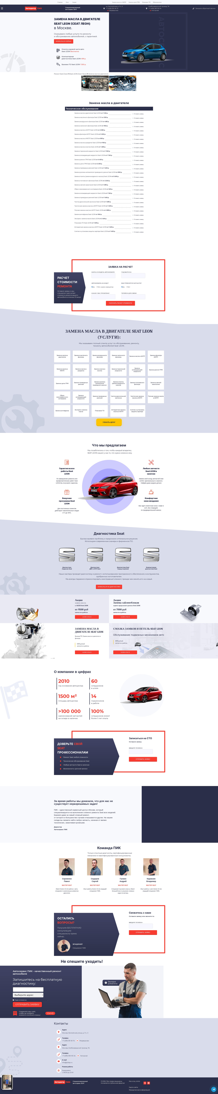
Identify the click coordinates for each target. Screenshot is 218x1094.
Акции (74, 2)
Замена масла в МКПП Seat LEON (86, 138)
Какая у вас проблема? (100, 293)
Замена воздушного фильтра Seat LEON (88, 121)
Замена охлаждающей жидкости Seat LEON (89, 155)
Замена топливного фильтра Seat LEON (88, 181)
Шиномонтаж (157, 2)
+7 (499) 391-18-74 (112, 8)
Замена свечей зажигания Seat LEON (87, 185)
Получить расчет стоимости (120, 303)
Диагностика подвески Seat (67, 568)
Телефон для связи (129, 293)
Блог (67, 2)
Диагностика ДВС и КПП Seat (94, 568)
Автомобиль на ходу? (100, 283)
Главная (59, 2)
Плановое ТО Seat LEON (82, 223)
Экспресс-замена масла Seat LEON (86, 218)
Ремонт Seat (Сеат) (61, 74)
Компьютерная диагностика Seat (151, 568)
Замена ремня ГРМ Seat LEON (85, 159)
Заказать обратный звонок (205, 8)
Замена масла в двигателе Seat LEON (87, 113)
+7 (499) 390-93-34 (155, 8)
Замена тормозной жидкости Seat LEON (88, 151)
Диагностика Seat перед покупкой (123, 568)
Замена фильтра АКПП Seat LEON (86, 134)
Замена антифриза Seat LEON (85, 214)
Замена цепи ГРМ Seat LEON (84, 164)
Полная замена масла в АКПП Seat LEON (88, 210)
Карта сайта (133, 1087)
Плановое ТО (146, 2)
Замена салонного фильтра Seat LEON (88, 126)
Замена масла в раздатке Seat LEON (87, 142)
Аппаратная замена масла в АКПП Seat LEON (90, 227)
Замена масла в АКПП (119, 2)
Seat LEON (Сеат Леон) (78, 74)
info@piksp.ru (67, 1062)
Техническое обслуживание (82, 108)
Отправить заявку (143, 759)
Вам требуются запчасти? (131, 283)
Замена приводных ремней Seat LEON (88, 168)
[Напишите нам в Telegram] (213, 1089)
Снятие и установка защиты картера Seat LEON (91, 231)
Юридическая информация (139, 1090)
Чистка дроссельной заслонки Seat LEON (89, 202)
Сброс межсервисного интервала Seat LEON (90, 189)
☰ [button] (2, 8)
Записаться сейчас (64, 41)
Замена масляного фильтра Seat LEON (88, 117)
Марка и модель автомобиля (103, 272)
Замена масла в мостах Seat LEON (86, 147)
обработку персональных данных (37, 1000)
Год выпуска (126, 272)
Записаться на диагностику (109, 587)
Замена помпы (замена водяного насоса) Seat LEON (92, 176)
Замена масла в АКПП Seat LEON (86, 130)
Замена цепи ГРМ (134, 2)
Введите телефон (135, 748)
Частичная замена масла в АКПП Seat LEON (90, 206)
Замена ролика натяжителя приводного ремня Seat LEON (95, 172)
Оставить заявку (139, 114)
